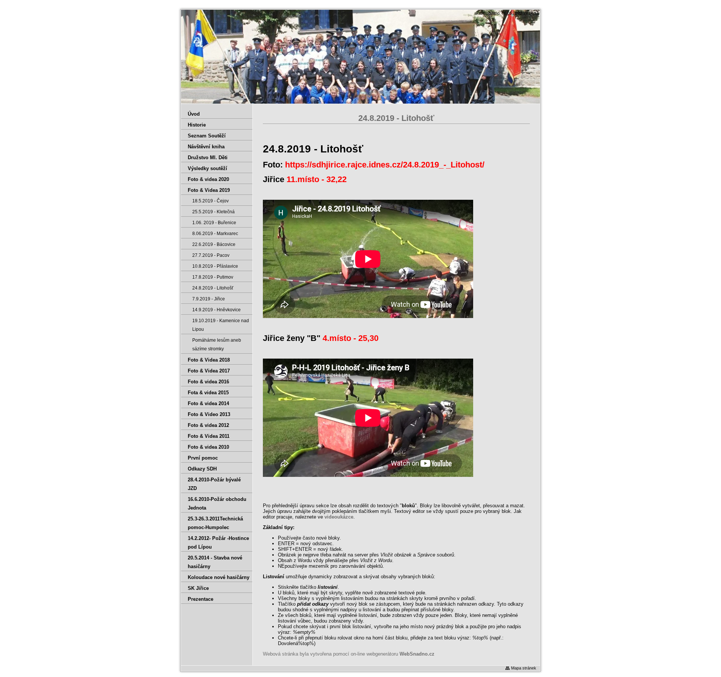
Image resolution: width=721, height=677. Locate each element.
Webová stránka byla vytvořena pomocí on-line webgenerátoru (348, 654)
